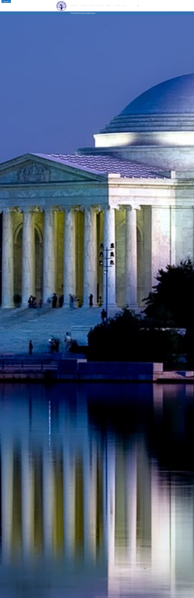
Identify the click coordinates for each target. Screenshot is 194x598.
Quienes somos (74, 5)
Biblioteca (117, 5)
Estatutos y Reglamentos (96, 5)
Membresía (109, 5)
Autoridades (83, 5)
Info (123, 5)
